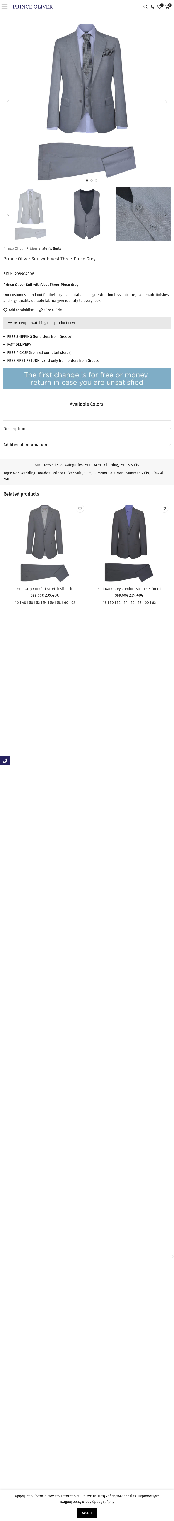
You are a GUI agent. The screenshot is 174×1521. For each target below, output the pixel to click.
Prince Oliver (14, 248)
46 (17, 602)
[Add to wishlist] (80, 508)
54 (45, 602)
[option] (87, 180)
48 (24, 602)
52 (38, 602)
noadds (44, 473)
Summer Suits (137, 473)
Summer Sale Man (108, 473)
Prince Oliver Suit (67, 473)
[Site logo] (32, 6)
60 (66, 602)
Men (33, 248)
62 (73, 602)
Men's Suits (51, 248)
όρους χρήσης (103, 1502)
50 (31, 602)
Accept (87, 1512)
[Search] (146, 6)
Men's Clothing (106, 465)
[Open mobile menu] (5, 6)
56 (52, 602)
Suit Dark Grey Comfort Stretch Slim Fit (129, 589)
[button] (7, 101)
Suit (87, 473)
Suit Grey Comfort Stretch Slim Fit (44, 589)
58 (59, 602)
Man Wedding (24, 473)
